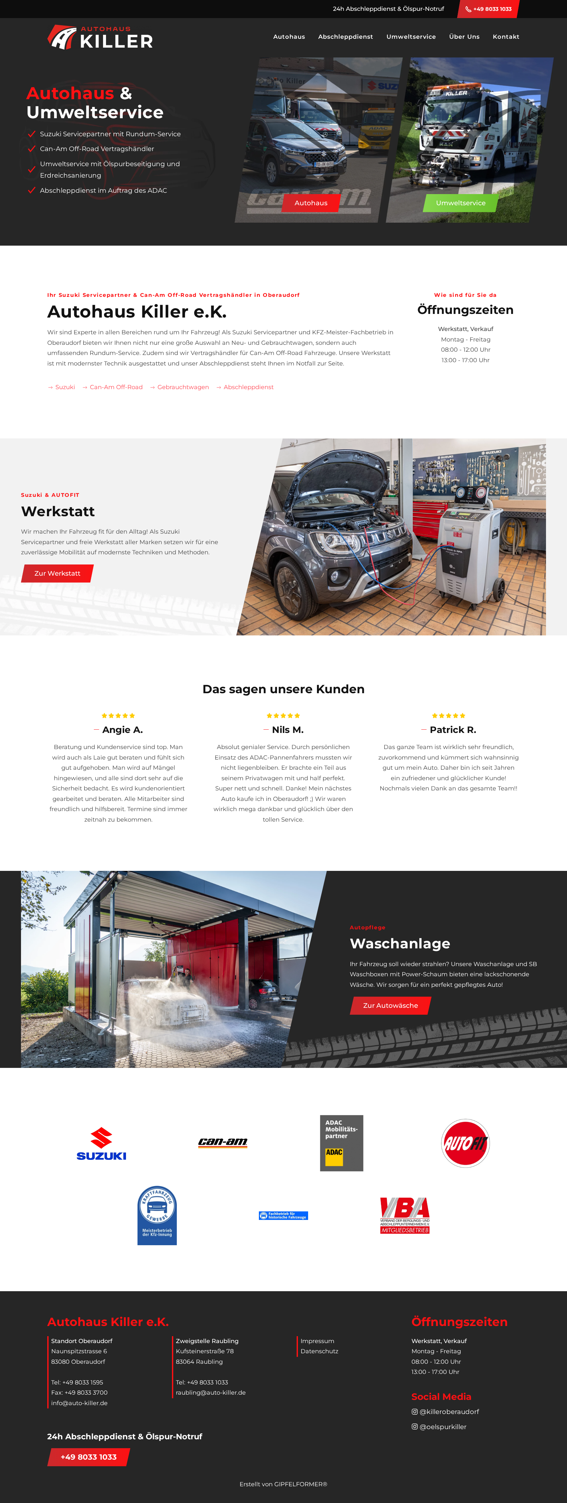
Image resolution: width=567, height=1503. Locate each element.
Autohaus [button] (289, 36)
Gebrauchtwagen (183, 387)
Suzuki (65, 387)
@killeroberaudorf (449, 1411)
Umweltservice (461, 203)
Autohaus (311, 203)
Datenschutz (319, 1351)
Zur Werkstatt (57, 573)
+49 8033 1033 (492, 9)
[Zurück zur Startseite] (99, 37)
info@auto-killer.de (79, 1403)
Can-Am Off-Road (116, 387)
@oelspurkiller (443, 1427)
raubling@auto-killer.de (211, 1392)
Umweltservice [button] (411, 36)
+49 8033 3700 (86, 1392)
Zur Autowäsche (390, 1005)
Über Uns (464, 36)
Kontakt (506, 36)
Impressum (317, 1341)
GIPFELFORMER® (300, 1484)
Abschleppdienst (345, 36)
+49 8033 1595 (82, 1382)
